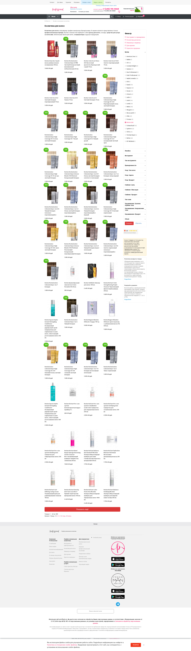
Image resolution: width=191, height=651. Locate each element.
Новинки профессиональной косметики (84, 548)
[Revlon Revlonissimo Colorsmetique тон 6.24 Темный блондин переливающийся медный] (92, 194)
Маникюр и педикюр (133, 43)
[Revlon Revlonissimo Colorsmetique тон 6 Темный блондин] (72, 307)
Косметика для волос (134, 40)
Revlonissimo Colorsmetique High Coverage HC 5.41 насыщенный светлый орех (111, 139)
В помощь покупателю (55, 555)
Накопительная (129, 8)
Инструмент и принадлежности (136, 37)
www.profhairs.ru (114, 638)
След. (64, 516)
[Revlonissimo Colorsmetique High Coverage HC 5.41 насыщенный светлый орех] (112, 122)
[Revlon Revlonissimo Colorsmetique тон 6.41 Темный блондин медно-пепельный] (92, 231)
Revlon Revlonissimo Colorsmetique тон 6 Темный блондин (70, 322)
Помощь (98, 5)
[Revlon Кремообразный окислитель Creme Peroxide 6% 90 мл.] (72, 270)
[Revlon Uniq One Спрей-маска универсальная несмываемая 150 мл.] (53, 48)
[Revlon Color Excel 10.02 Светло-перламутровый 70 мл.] (112, 48)
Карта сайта (113, 5)
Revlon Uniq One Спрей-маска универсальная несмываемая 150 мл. (52, 63)
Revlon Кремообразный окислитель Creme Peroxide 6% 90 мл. (71, 285)
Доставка (51, 552)
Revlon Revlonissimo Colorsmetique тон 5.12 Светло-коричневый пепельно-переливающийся (111, 248)
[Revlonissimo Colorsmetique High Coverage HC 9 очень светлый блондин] (53, 122)
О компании (52, 543)
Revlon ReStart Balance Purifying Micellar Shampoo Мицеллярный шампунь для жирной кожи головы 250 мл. (111, 493)
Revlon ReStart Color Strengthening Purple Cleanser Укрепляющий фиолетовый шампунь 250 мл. (111, 287)
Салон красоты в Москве (70, 566)
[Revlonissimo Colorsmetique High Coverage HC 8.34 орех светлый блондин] (53, 231)
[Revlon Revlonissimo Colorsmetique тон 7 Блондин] (53, 270)
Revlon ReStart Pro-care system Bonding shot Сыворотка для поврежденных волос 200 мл (53, 454)
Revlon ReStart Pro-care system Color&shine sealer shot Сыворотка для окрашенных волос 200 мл (91, 407)
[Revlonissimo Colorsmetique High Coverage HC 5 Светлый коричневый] (112, 194)
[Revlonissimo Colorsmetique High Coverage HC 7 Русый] (72, 122)
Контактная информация (56, 549)
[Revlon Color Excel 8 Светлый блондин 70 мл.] (92, 85)
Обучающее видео (84, 564)
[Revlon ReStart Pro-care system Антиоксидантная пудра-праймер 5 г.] (72, 391)
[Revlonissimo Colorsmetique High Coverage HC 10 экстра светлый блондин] (53, 159)
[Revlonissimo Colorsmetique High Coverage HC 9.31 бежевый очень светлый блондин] (53, 354)
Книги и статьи (83, 561)
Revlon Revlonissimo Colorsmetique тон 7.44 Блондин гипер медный (111, 174)
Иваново (73, 9)
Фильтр (128, 33)
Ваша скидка (52, 546)
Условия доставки (83, 11)
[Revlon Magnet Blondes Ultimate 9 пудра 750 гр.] (92, 307)
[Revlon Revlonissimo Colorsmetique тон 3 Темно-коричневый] (112, 354)
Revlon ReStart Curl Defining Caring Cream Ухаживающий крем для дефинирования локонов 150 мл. (53, 493)
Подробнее (127, 279)
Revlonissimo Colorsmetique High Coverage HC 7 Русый (71, 137)
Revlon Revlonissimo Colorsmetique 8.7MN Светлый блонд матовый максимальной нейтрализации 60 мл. (72, 65)
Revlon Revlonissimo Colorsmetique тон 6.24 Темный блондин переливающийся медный (91, 211)
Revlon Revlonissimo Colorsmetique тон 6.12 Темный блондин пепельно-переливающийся (52, 211)
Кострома (79, 9)
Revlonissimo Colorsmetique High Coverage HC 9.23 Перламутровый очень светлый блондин (111, 102)
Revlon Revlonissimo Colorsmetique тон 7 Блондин (51, 285)
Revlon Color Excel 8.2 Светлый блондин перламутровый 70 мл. (52, 100)
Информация (105, 5)
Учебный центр (97, 537)
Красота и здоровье (133, 48)
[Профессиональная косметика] (58, 9)
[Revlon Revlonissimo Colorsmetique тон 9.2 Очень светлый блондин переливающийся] (72, 194)
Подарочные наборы (84, 553)
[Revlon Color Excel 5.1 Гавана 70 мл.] (72, 85)
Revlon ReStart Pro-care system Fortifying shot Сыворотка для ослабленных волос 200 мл (111, 407)
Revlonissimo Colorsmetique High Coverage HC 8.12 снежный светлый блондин (70, 370)
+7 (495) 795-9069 (111, 9)
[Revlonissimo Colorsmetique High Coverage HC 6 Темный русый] (92, 122)
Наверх (95, 524)
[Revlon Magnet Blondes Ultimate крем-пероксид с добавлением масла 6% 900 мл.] (112, 307)
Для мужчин (131, 45)
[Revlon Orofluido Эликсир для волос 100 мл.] (92, 270)
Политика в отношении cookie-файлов (62, 645)
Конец (69, 516)
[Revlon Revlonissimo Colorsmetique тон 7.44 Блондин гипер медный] (112, 159)
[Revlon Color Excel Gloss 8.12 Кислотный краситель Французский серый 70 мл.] (92, 48)
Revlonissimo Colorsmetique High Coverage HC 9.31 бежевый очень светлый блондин (52, 370)
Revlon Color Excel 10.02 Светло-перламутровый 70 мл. (111, 63)
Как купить (52, 561)
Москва (73, 7)
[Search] (112, 16)
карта (132, 10)
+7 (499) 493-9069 (109, 11)
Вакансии (52, 564)
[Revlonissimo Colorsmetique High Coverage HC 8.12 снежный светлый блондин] (72, 354)
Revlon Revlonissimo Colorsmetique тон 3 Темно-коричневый (110, 368)
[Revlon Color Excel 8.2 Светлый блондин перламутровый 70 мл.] (53, 85)
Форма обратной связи (55, 558)
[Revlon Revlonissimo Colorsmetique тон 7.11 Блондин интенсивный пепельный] (92, 354)
